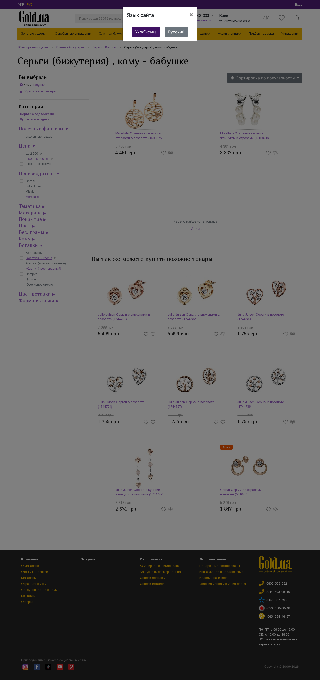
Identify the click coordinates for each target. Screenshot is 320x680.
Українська (146, 31)
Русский (176, 31)
